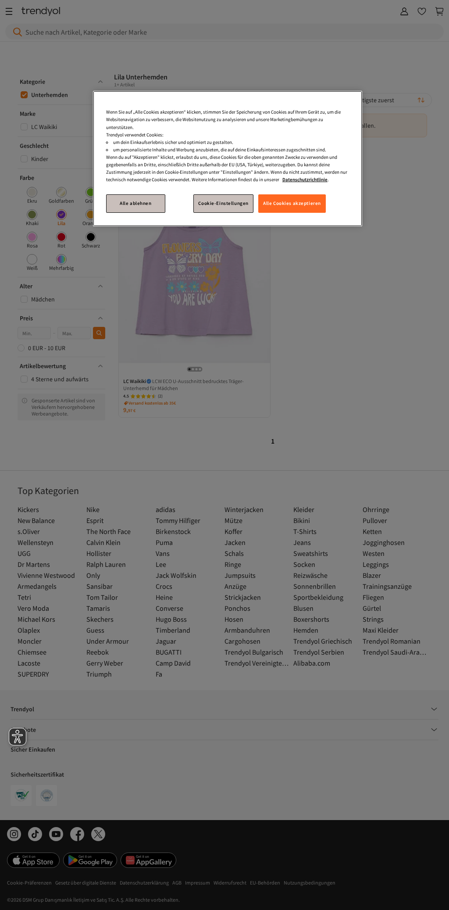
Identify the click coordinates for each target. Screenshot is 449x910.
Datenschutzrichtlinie (305, 179)
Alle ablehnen (135, 203)
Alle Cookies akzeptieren (292, 203)
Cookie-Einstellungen (223, 203)
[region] (227, 158)
